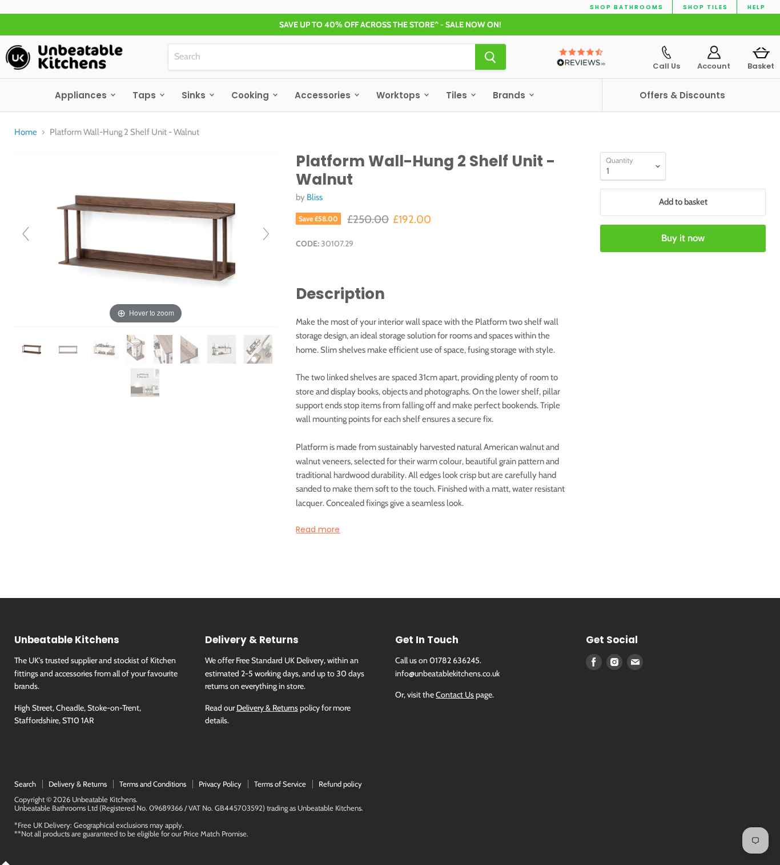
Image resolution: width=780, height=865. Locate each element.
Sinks (195, 95)
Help (756, 7)
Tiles (457, 95)
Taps (145, 95)
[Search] (490, 57)
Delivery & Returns (267, 708)
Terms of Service (280, 783)
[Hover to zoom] (146, 239)
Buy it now (683, 238)
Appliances (82, 95)
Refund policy (340, 783)
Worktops (399, 95)
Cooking (251, 95)
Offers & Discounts (682, 95)
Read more (318, 529)
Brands (510, 95)
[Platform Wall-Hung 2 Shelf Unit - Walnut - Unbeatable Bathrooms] (32, 349)
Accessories (324, 95)
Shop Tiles (705, 7)
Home (25, 132)
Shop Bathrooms (627, 7)
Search (25, 783)
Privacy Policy (220, 783)
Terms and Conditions (152, 783)
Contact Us (455, 694)
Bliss (315, 197)
